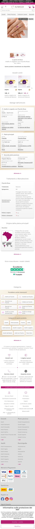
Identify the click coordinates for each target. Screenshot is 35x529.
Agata (19, 449)
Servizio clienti (9, 374)
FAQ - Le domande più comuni (9, 413)
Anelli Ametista (5, 454)
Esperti (26, 401)
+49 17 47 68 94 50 (9, 377)
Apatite (20, 462)
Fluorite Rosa (22, 138)
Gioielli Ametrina (22, 432)
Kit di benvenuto (9, 401)
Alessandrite (21, 451)
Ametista (20, 459)
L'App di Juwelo (9, 406)
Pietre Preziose (11, 14)
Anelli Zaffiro (4, 432)
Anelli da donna (6, 328)
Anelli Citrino (4, 462)
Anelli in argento (28, 328)
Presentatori (25, 398)
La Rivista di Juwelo (25, 404)
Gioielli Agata (21, 424)
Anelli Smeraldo (5, 427)
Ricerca (32, 10)
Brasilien (20, 150)
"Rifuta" (31, 514)
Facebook (2, 499)
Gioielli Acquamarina (23, 422)
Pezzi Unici (29, 333)
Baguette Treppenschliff (25, 163)
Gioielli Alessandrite (23, 427)
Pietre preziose (14, 322)
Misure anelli (25, 411)
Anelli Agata (4, 449)
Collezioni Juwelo (22, 14)
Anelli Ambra (4, 451)
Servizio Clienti (9, 396)
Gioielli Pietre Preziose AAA (8, 435)
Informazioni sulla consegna (9, 409)
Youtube (7, 499)
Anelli (29, 322)
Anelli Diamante (5, 424)
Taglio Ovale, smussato (9, 146)
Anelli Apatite (4, 456)
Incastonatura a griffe (24, 146)
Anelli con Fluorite (19, 333)
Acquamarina (21, 446)
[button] (2, 7)
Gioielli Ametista (22, 429)
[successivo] (31, 88)
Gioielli (3, 14)
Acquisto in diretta (9, 404)
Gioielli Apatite (22, 435)
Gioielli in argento (17, 328)
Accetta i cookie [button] (17, 522)
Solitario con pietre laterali (7, 128)
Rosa (3, 150)
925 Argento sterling (8, 124)
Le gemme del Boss (24, 127)
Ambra (20, 454)
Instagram (11, 499)
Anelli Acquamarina (6, 446)
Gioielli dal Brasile (7, 333)
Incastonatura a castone (9, 166)
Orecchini (3, 437)
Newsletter (26, 406)
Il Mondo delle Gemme (25, 409)
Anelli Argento (5, 459)
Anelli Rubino (4, 429)
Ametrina (20, 456)
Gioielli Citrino (22, 437)
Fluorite (4, 138)
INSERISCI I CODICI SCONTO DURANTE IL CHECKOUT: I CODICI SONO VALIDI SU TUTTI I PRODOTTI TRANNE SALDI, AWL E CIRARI (17, 2)
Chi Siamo (26, 396)
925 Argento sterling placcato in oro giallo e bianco (25, 118)
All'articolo (17, 173)
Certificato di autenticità (9, 398)
